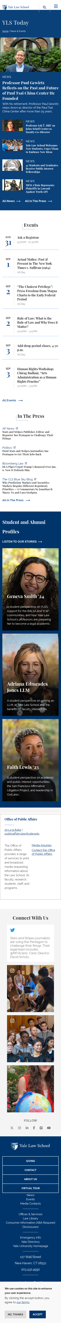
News (30, 1195)
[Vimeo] (41, 1128)
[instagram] (19, 1128)
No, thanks (15, 1314)
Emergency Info (30, 1237)
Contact (30, 1170)
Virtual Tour (30, 1188)
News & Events (18, 31)
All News (8, 201)
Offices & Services (30, 1214)
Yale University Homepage (30, 1246)
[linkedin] (27, 1128)
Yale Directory (30, 1241)
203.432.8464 (13, 830)
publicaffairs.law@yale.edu (22, 833)
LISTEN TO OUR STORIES (19, 541)
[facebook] (34, 1128)
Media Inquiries (42, 845)
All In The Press (35, 201)
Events (30, 1199)
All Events (9, 400)
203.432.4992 (30, 1269)
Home (5, 31)
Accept (38, 1314)
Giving (30, 1161)
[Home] (16, 7)
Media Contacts (30, 1203)
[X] (11, 1128)
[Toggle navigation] (56, 6)
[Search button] (44, 11)
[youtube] (49, 1128)
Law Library (30, 1218)
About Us (30, 1179)
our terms (23, 1302)
